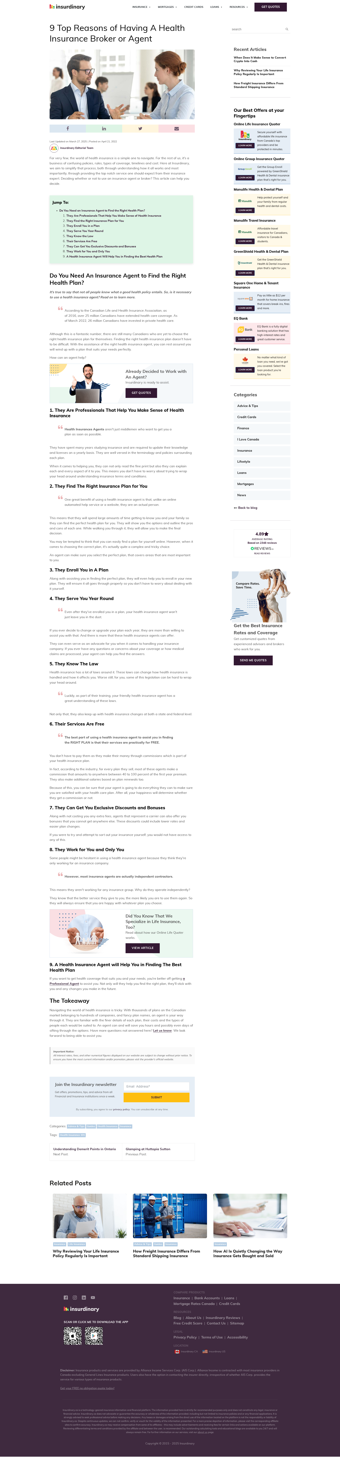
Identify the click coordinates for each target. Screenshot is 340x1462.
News (241, 495)
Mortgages (166, 7)
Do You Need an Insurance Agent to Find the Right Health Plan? (102, 210)
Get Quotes (271, 7)
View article (143, 948)
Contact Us (216, 1323)
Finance (243, 428)
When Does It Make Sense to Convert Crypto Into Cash (260, 59)
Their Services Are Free (81, 241)
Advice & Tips (76, 1126)
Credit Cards (193, 7)
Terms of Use (212, 1337)
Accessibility (237, 1337)
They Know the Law (79, 236)
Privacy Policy (185, 1337)
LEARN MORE (245, 145)
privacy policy (121, 1109)
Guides (91, 1126)
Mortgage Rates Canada (194, 1304)
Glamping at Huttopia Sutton (148, 1149)
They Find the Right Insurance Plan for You (95, 221)
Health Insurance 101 (72, 1135)
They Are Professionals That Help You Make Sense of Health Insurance (113, 215)
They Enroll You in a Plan (83, 225)
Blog (177, 1318)
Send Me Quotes (253, 660)
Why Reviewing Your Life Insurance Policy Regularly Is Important (258, 72)
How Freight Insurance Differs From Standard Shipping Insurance (259, 85)
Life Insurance (77, 1244)
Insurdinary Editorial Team (76, 148)
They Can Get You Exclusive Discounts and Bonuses (101, 246)
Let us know (162, 1030)
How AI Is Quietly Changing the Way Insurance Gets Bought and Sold (247, 1254)
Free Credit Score (188, 1323)
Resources (237, 7)
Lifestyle (243, 461)
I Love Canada (248, 439)
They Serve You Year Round (84, 231)
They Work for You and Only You (88, 251)
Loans (214, 7)
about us (203, 1432)
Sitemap (237, 1323)
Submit (156, 1097)
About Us (193, 1318)
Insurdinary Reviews (223, 1318)
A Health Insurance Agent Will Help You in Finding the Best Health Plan (114, 256)
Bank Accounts (207, 1298)
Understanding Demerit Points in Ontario (84, 1149)
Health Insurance (108, 1126)
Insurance (139, 7)
